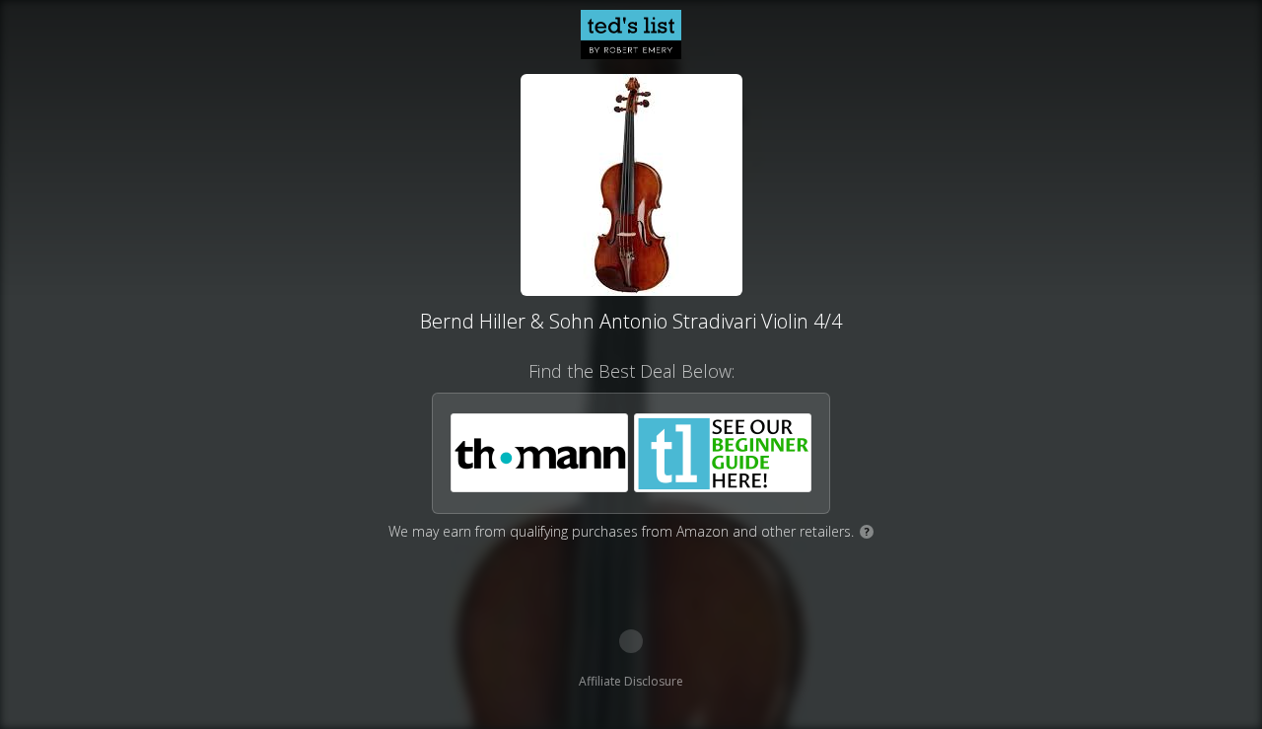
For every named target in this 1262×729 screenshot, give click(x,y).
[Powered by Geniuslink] (631, 641)
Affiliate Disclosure (631, 681)
